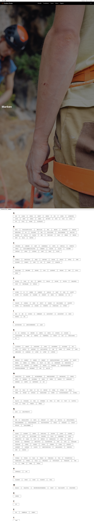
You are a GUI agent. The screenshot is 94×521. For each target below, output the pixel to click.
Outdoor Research (63, 392)
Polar (24, 403)
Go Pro (16, 295)
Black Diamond (61, 232)
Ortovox (33, 392)
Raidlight (43, 420)
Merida (25, 362)
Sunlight (69, 444)
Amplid (31, 218)
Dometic (26, 262)
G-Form (17, 292)
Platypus (74, 401)
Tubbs (23, 463)
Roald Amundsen (32, 422)
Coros (25, 251)
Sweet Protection (46, 447)
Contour (17, 251)
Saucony (53, 433)
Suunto (35, 447)
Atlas (23, 221)
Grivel (52, 295)
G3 (24, 292)
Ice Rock (30, 314)
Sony (58, 441)
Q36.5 (16, 411)
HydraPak (45, 305)
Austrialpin (40, 221)
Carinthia (71, 246)
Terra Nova (50, 458)
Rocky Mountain (45, 422)
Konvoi (55, 335)
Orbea (16, 392)
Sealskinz (43, 436)
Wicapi (51, 488)
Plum (16, 403)
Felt (32, 281)
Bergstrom (17, 232)
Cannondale (44, 246)
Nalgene (28, 376)
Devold (61, 259)
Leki (73, 346)
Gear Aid (49, 292)
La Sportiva (17, 346)
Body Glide (50, 235)
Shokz (69, 436)
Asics (63, 218)
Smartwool (27, 441)
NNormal (25, 379)
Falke (25, 281)
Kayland (66, 333)
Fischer (56, 281)
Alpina (61, 216)
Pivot (65, 401)
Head (34, 303)
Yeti (16, 504)
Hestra (16, 305)
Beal (48, 229)
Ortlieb (24, 392)
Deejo (36, 259)
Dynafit (48, 262)
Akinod (47, 216)
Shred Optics (18, 439)
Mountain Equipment (66, 365)
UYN (26, 471)
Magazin (62, 3)
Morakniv (53, 365)
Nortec (26, 382)
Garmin (31, 292)
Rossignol (64, 422)
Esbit (69, 270)
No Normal (34, 379)
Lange (45, 346)
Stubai (60, 444)
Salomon (25, 433)
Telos (33, 458)
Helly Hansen (60, 303)
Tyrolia (38, 463)
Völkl (51, 479)
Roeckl (55, 422)
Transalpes (66, 460)
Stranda (52, 444)
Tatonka (17, 458)
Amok (24, 218)
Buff (16, 237)
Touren (52, 3)
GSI (69, 295)
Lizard (60, 349)
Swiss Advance (58, 447)
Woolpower (72, 488)
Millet (41, 362)
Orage (70, 390)
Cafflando (17, 246)
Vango (26, 479)
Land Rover (36, 346)
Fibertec (40, 281)
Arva (56, 218)
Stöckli (43, 444)
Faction (17, 281)
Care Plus (62, 246)
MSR (40, 368)
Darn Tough (27, 259)
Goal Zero (25, 295)
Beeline (55, 229)
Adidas (31, 216)
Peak (34, 401)
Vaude (33, 479)
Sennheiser (60, 436)
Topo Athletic (56, 460)
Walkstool (26, 488)
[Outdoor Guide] (7, 3)
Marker (35, 360)
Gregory (44, 295)
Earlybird (28, 270)
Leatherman (54, 346)
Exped (16, 273)
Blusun (34, 235)
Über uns (87, 0)
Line (53, 349)
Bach (16, 229)
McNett (74, 360)
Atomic (30, 221)
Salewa (17, 433)
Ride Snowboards (19, 422)
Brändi (66, 235)
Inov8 (70, 314)
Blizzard (17, 235)
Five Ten (65, 281)
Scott (23, 436)
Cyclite (57, 251)
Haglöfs (17, 303)
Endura (61, 270)
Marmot (43, 360)
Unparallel (18, 471)
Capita (53, 246)
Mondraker (57, 362)
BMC (42, 235)
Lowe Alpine (18, 352)
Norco (43, 379)
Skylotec (17, 441)
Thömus (28, 460)
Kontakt (91, 0)
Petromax (42, 401)
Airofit (39, 216)
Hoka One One (26, 305)
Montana (17, 365)
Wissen (56, 3)
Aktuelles (39, 3)
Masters (66, 360)
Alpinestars (71, 216)
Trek (75, 460)
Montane (26, 365)
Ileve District (50, 314)
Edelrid (36, 270)
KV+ (16, 338)
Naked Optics (18, 376)
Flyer (16, 284)
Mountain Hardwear (20, 368)
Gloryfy (72, 292)
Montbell (36, 365)
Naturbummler (38, 376)
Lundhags (28, 352)
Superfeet (17, 447)
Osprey (53, 392)
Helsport (70, 303)
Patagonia (26, 401)
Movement (32, 368)
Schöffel (70, 433)
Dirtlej (69, 259)
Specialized (73, 441)
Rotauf (73, 422)
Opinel (53, 390)
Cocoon (51, 248)
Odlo (24, 390)
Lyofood (53, 352)
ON (38, 390)
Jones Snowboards (30, 324)
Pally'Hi (17, 401)
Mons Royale (68, 362)
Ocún (16, 390)
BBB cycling (39, 229)
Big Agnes (33, 232)
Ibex (16, 314)
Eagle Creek (18, 270)
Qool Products (26, 411)
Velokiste (42, 479)
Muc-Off (48, 368)
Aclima (23, 216)
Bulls (23, 237)
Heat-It (41, 303)
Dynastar (57, 262)
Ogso (31, 390)
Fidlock (48, 281)
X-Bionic (17, 496)
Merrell (33, 362)
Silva (35, 439)
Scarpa (61, 433)
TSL (16, 463)
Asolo (70, 218)
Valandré (17, 479)
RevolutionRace (70, 420)
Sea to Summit (33, 436)
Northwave (35, 382)
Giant (57, 292)
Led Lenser (64, 346)
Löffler (68, 349)
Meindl (16, 362)
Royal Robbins (27, 425)
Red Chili (60, 420)
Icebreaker (39, 314)
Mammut (26, 360)
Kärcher (32, 333)
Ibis (22, 314)
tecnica (26, 458)
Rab (16, 420)
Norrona (17, 382)
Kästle (49, 333)
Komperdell (46, 335)
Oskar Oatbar (43, 392)
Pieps (58, 401)
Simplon (43, 439)
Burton (31, 237)
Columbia (68, 248)
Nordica (60, 379)
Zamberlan (24, 512)
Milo (49, 362)
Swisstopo (69, 447)
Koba (28, 335)
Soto (65, 441)
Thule (36, 460)
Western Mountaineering (40, 488)
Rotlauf (17, 425)
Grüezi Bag (61, 295)
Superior (27, 447)
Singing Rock (52, 439)
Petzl (51, 401)
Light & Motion (43, 349)
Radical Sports (25, 420)
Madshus (17, 360)
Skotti (69, 439)
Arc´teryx (48, 218)
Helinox (50, 303)
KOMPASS (36, 335)
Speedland (17, 444)
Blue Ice (26, 235)
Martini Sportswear (54, 360)
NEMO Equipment (51, 376)
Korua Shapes (71, 335)
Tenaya (41, 458)
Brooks (74, 235)
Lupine (36, 352)
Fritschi (35, 284)
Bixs (41, 232)
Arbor (39, 218)
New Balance (62, 376)
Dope (34, 262)
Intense (17, 316)
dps (41, 262)
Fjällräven (73, 281)
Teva (59, 458)
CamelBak (27, 246)
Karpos (41, 333)
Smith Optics (37, 441)
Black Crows (50, 232)
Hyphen (65, 305)
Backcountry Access (27, 229)
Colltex (59, 248)
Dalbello (17, 259)
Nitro (16, 379)
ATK (16, 221)
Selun (52, 436)
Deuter (53, 259)
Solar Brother (48, 441)
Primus (40, 403)
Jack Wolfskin (18, 324)
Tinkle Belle (45, 460)
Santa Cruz (43, 433)
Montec (45, 365)
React (51, 420)
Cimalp (16, 248)
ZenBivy (33, 512)
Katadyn (57, 333)
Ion (24, 316)
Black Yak (72, 232)
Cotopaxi (34, 251)
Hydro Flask (55, 305)
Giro (64, 292)
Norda (51, 379)
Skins (61, 439)
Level (16, 349)
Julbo (41, 324)
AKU (55, 216)
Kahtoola (23, 333)
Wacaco (17, 488)
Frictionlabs (25, 284)
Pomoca (32, 403)
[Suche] (91, 3)
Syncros (24, 449)
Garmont (40, 292)
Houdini (36, 305)
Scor (16, 436)
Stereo (26, 444)
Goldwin (35, 295)
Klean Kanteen (18, 335)
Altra (16, 218)
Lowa (76, 349)
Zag (16, 512)
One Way (45, 390)
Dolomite (17, 262)
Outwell (75, 392)
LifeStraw (33, 349)
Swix (16, 449)
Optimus (62, 390)
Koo (62, 335)
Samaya (34, 433)
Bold (58, 235)
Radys (35, 420)
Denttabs (44, 259)
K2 (15, 333)
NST (44, 382)
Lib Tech (24, 349)
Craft (42, 251)
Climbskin (42, 248)
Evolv (76, 270)
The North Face (68, 458)
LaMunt (27, 346)
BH (25, 232)
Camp (35, 246)
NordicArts (69, 379)
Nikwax (72, 376)
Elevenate (52, 270)
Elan (44, 270)
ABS (16, 216)
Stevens (35, 444)
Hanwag (26, 303)
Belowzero (64, 229)
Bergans (74, 229)
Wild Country (61, 488)
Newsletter (83, 0)
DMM (77, 259)
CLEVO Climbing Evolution (29, 248)
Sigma (27, 439)
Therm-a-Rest (18, 460)
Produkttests (46, 3)
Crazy (50, 251)
